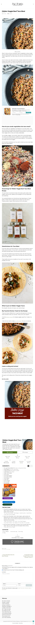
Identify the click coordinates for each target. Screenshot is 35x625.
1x (28, 465)
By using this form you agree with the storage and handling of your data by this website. (18, 568)
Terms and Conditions (15, 623)
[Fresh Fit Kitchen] (17, 4)
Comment (4, 572)
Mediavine (30, 621)
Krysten (4, 12)
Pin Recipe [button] (26, 452)
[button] (7, 505)
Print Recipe (10, 452)
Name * (4, 583)
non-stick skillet (18, 321)
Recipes (5, 549)
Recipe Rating (5, 565)
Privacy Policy (21, 623)
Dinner (3, 549)
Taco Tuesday (8, 549)
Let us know (16, 542)
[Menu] (1, 4)
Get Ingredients (7, 498)
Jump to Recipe (18, 51)
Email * (19, 583)
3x (31, 465)
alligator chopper (9, 317)
